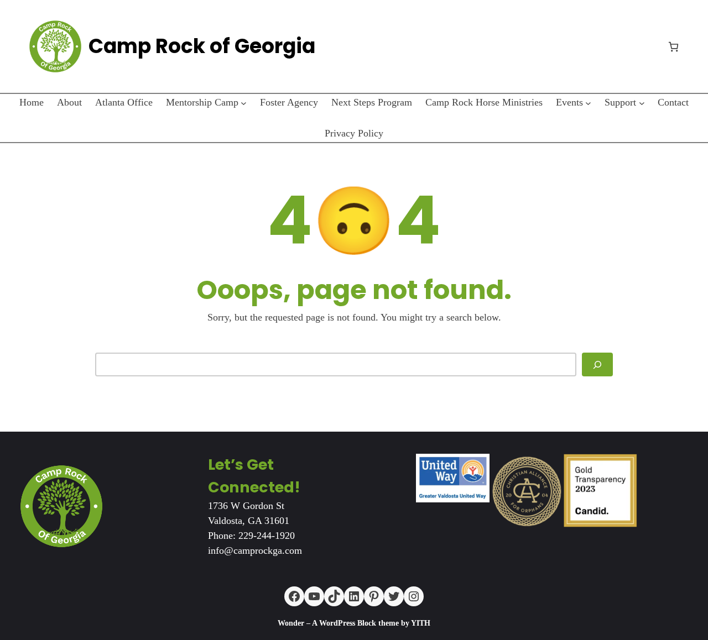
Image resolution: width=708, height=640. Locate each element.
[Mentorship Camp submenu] (244, 102)
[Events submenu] (588, 102)
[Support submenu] (642, 102)
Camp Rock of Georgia (201, 46)
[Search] (597, 364)
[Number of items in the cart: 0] (673, 46)
